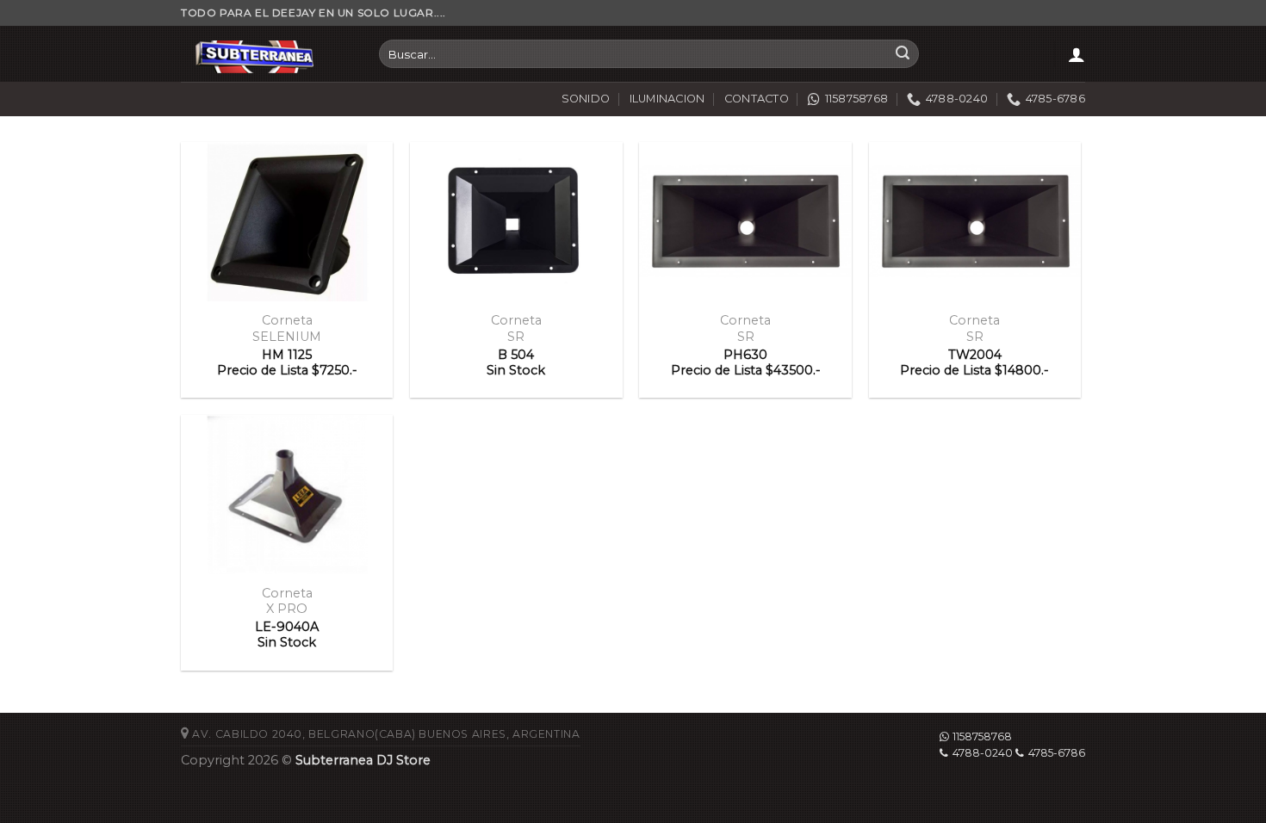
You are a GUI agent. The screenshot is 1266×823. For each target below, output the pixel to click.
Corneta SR (516, 328)
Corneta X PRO (287, 601)
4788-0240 (983, 752)
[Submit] (902, 54)
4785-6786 (1056, 752)
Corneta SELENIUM (286, 328)
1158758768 (982, 736)
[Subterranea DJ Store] (267, 54)
